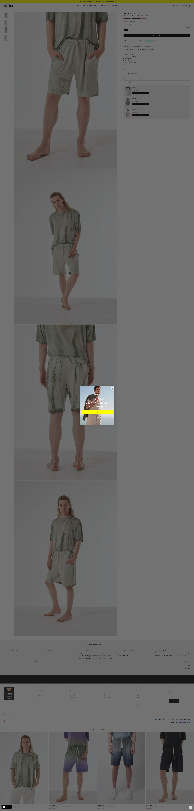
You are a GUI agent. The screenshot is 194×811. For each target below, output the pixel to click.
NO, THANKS (97, 417)
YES (97, 412)
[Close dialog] (112, 388)
